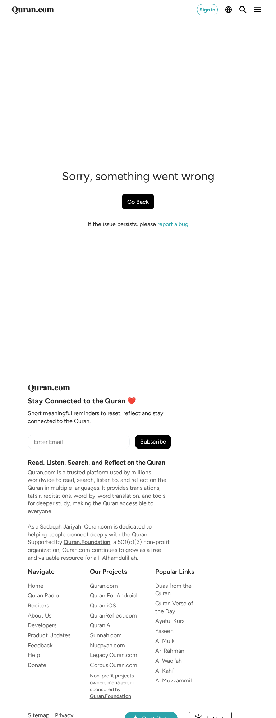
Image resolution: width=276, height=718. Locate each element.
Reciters (38, 605)
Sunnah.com (106, 635)
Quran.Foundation (87, 542)
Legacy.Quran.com (113, 655)
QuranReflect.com (113, 615)
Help (34, 655)
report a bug (172, 224)
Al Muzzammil (173, 680)
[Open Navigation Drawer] (257, 10)
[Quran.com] (33, 9)
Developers (42, 625)
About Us (39, 615)
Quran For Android (113, 595)
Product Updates (49, 635)
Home (35, 585)
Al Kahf (164, 670)
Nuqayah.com (107, 645)
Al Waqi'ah (168, 660)
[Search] (243, 10)
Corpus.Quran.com (113, 665)
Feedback (40, 645)
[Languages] (228, 10)
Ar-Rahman (169, 650)
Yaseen (164, 631)
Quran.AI (101, 625)
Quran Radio (43, 595)
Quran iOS (103, 605)
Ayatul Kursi (170, 621)
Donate (37, 665)
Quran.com (104, 585)
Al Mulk (165, 641)
